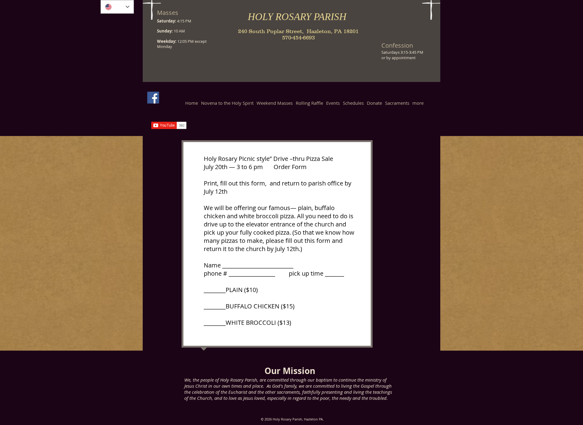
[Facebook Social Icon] (153, 98)
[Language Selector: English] (117, 7)
